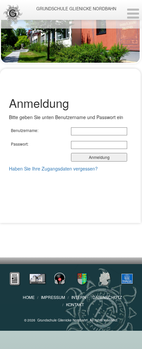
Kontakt (75, 304)
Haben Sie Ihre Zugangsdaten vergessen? (53, 168)
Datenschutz (107, 297)
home (29, 297)
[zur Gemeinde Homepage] (82, 278)
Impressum (53, 297)
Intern (78, 297)
